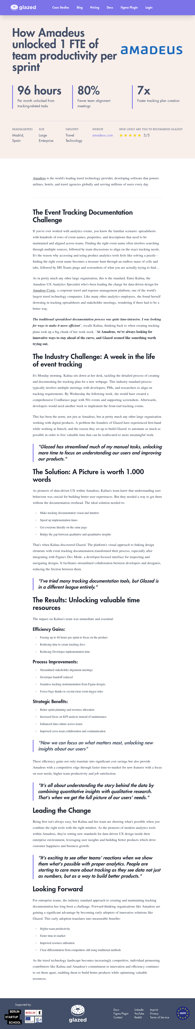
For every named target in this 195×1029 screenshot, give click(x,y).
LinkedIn (139, 1009)
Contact (117, 1017)
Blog (80, 7)
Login (149, 7)
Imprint (154, 1009)
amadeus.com (102, 135)
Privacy (154, 1013)
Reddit (138, 1017)
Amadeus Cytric (44, 290)
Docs (110, 7)
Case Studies (60, 7)
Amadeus (39, 178)
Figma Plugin (129, 7)
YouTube (139, 1013)
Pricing (94, 7)
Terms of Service (159, 1017)
